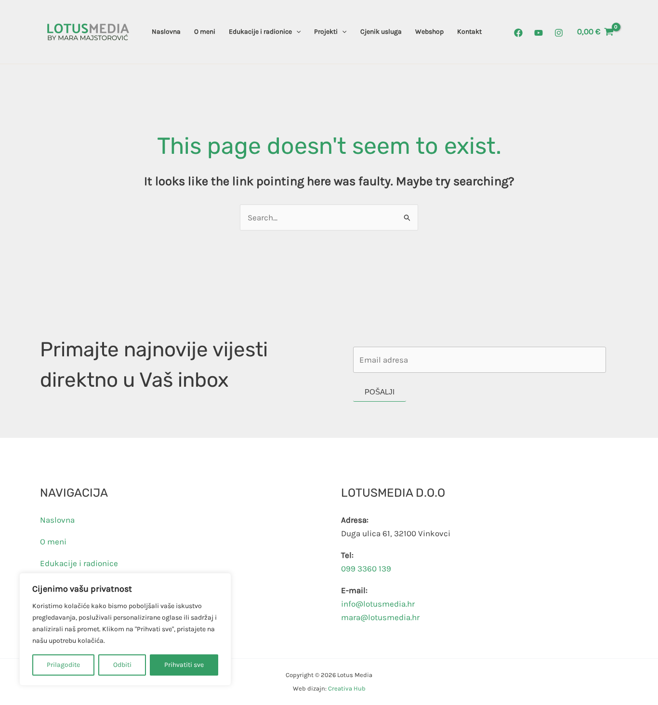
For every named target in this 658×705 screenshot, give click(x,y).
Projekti (326, 31)
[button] (296, 32)
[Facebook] (518, 32)
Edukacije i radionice (260, 31)
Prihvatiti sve (184, 665)
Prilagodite (63, 665)
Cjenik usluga (381, 31)
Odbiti (122, 665)
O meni (204, 31)
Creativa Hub (347, 688)
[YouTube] (538, 32)
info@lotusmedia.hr (378, 604)
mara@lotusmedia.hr (380, 617)
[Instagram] (558, 32)
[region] (125, 629)
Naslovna (166, 31)
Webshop (429, 31)
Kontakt (469, 31)
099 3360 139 (366, 568)
